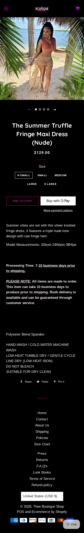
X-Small (23, 175)
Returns (42, 460)
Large (32, 184)
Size (42, 166)
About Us (42, 425)
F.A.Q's (42, 466)
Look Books (42, 472)
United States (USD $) (40, 496)
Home (42, 413)
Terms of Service (42, 479)
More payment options (58, 210)
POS (20, 512)
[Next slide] (54, 109)
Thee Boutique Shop (48, 506)
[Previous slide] (29, 109)
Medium (60, 175)
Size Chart (42, 444)
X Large (50, 184)
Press (42, 453)
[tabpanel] (42, 58)
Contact (42, 419)
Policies (42, 438)
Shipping (42, 432)
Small (43, 175)
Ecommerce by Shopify (49, 512)
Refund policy (42, 485)
